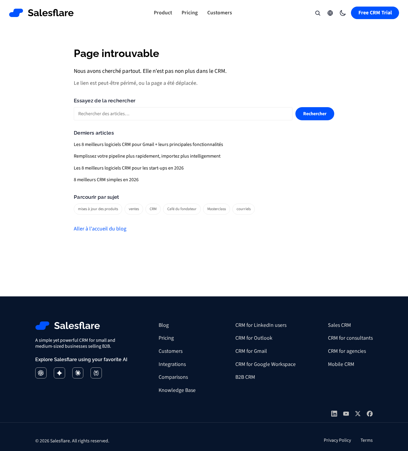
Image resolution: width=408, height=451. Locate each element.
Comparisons (173, 377)
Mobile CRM (341, 364)
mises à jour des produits (98, 209)
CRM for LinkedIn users (260, 325)
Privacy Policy (337, 440)
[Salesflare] (41, 13)
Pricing (190, 12)
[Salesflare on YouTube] (346, 414)
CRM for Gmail (251, 351)
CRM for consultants (350, 338)
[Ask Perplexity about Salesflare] (96, 373)
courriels (244, 209)
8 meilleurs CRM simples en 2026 (106, 179)
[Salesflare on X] (358, 414)
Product (163, 12)
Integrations (172, 364)
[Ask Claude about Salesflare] (78, 373)
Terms (367, 440)
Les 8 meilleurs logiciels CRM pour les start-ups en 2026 (129, 168)
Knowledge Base (177, 390)
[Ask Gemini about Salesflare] (59, 373)
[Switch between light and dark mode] (343, 13)
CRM (153, 209)
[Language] (330, 13)
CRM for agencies (347, 351)
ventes (134, 209)
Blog (164, 325)
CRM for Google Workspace (265, 364)
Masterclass (216, 209)
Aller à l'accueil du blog (100, 229)
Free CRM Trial (375, 12)
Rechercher (314, 113)
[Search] (318, 13)
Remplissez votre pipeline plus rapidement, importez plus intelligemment (147, 156)
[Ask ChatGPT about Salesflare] (41, 373)
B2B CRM (245, 377)
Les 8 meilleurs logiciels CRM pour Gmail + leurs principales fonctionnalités (148, 144)
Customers (219, 12)
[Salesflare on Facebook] (370, 414)
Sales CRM (339, 325)
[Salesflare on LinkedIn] (334, 414)
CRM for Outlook (253, 338)
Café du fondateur (182, 209)
